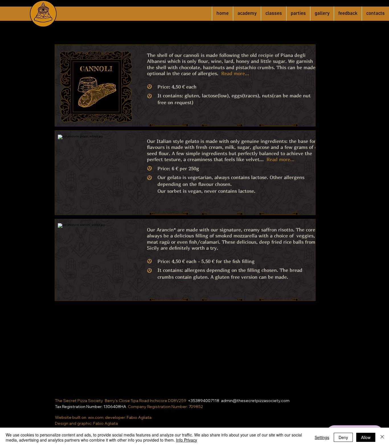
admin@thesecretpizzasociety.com (255, 400)
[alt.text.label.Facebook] (190, 395)
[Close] (382, 437)
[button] (231, 64)
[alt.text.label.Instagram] (199, 395)
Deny (343, 437)
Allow (365, 437)
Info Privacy (186, 440)
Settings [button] (322, 437)
